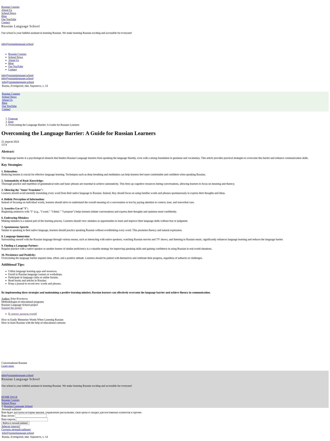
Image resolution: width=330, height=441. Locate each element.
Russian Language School (18, 406)
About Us (6, 10)
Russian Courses (10, 6)
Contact (5, 22)
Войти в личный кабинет (15, 423)
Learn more (7, 366)
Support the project (11, 307)
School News (8, 13)
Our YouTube (8, 19)
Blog (4, 16)
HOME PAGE (9, 396)
